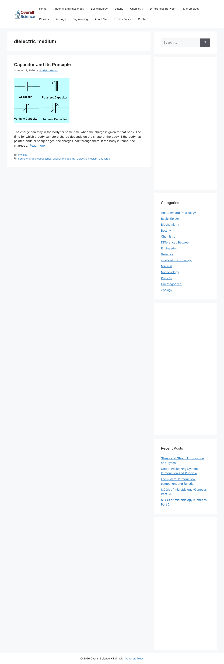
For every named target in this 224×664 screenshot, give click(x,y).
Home (43, 8)
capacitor (58, 158)
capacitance (44, 158)
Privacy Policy (122, 19)
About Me (101, 19)
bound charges (27, 158)
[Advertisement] (185, 125)
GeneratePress (134, 658)
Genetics (167, 254)
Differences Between (163, 8)
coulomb (70, 158)
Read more (37, 145)
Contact (143, 19)
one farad (104, 158)
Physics (44, 19)
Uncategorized (171, 284)
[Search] (205, 42)
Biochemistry (170, 224)
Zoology (61, 19)
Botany (119, 8)
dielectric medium (87, 158)
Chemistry (136, 8)
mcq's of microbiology (176, 260)
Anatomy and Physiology (69, 8)
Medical (166, 266)
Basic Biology (99, 8)
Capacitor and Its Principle (42, 64)
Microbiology (191, 8)
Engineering (80, 19)
